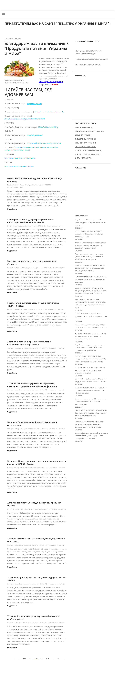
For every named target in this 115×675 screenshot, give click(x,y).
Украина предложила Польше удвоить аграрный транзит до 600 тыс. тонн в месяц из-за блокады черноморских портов (90, 290)
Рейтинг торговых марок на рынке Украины (92, 59)
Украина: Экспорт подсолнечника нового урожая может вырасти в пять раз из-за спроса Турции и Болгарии (90, 268)
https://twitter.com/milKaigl (48, 127)
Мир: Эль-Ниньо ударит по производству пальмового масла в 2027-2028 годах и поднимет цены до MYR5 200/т (90, 347)
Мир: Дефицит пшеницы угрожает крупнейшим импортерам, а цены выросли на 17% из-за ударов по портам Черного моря (90, 303)
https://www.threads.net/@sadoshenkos (19, 166)
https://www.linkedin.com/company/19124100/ (44, 143)
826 (36, 658)
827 (41, 658)
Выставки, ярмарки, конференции (88, 64)
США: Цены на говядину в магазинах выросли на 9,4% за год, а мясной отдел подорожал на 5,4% (89, 234)
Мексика (10, 268)
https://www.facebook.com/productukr (50, 112)
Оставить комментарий (15, 187)
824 (24, 658)
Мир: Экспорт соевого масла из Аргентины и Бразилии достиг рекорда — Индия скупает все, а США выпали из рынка (91, 413)
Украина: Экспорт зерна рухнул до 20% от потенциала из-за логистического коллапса (90, 326)
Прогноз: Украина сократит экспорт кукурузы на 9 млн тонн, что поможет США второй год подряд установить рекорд (90, 359)
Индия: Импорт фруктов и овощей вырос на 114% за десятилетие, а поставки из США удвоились (90, 279)
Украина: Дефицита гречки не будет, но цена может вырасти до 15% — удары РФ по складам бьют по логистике (91, 435)
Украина (15, 185)
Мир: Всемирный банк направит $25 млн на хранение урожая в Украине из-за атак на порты (90, 222)
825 (30, 658)
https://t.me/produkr (34, 104)
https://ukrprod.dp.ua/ (35, 135)
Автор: (32, 185)
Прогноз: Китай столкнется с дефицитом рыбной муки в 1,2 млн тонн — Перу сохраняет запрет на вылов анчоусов (89, 424)
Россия (9, 185)
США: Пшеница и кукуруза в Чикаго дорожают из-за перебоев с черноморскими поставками (91, 316)
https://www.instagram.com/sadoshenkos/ (19, 158)
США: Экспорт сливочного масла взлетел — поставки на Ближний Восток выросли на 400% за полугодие (90, 390)
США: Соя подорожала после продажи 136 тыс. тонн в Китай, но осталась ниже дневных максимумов (90, 370)
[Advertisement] (41, 5)
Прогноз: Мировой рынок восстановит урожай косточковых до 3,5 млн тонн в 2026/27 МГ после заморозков (89, 256)
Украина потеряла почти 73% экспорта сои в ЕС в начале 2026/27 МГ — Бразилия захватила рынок (91, 401)
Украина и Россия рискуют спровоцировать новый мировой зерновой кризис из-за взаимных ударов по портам (91, 245)
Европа (9, 309)
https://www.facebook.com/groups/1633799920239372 (24, 119)
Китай (9, 226)
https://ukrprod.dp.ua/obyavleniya (51, 82)
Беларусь (10, 429)
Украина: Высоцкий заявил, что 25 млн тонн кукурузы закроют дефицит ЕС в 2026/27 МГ (90, 380)
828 (47, 658)
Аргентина (10, 509)
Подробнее (11, 209)
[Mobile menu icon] (3, 14)
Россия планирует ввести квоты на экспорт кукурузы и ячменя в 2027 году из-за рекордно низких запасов (90, 336)
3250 (58, 658)
